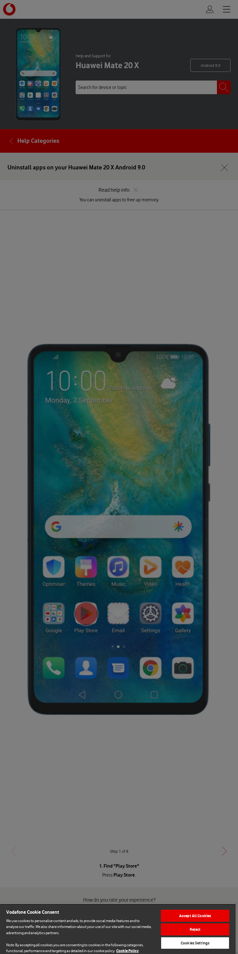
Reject (195, 929)
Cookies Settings (195, 943)
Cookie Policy (127, 950)
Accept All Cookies (195, 915)
